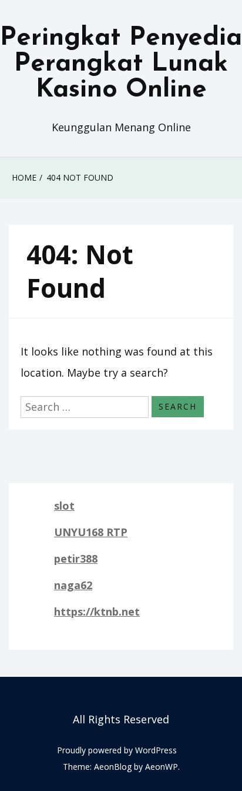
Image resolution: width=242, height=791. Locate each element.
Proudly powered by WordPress (117, 750)
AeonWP (161, 766)
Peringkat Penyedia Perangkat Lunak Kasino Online (121, 64)
